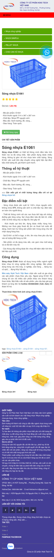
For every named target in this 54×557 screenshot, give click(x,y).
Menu (8, 15)
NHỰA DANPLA (11, 38)
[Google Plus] (26, 510)
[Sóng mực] (40, 373)
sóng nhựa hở (41, 348)
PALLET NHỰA (11, 45)
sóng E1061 (28, 348)
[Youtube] (33, 510)
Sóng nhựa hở (8, 195)
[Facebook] (5, 510)
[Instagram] (19, 510)
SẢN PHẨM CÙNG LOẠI (12, 352)
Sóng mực (32, 391)
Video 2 (5, 530)
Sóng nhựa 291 (9, 391)
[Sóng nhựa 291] (14, 373)
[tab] (27, 31)
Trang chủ (9, 21)
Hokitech (19, 548)
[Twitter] (12, 510)
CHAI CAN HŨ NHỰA (14, 52)
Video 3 (5, 534)
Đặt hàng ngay (11, 132)
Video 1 (5, 526)
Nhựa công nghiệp (13, 31)
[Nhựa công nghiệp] (9, 6)
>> (15, 21)
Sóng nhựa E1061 (24, 21)
